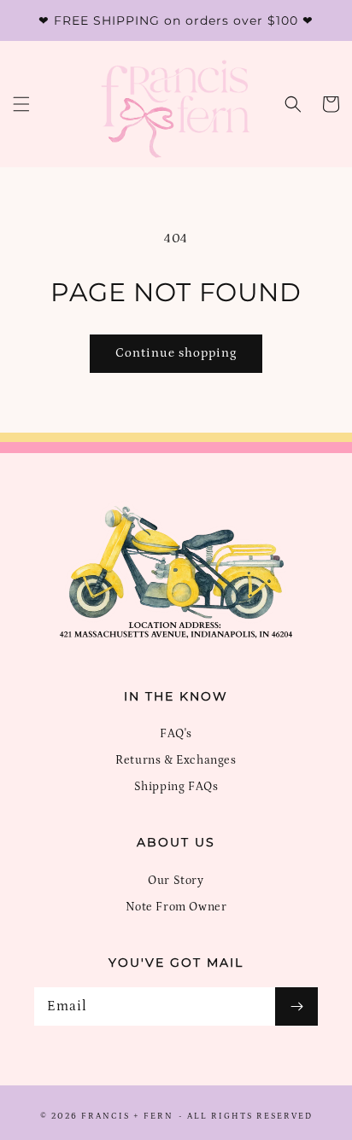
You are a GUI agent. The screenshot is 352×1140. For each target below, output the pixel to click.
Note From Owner (176, 907)
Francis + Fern (127, 1116)
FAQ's (176, 734)
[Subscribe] (296, 1006)
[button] (21, 104)
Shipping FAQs (176, 787)
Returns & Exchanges (175, 760)
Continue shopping (176, 353)
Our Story (175, 880)
